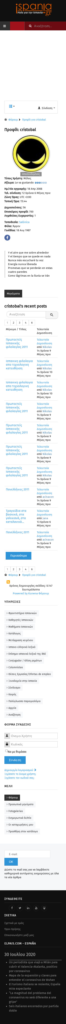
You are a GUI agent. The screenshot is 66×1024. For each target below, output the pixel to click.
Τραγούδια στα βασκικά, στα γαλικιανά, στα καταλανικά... (16, 516)
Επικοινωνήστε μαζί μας (19, 935)
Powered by (20, 593)
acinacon (48, 496)
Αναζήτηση (14, 714)
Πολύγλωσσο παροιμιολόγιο (24, 701)
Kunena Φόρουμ (38, 593)
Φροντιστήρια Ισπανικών (22, 613)
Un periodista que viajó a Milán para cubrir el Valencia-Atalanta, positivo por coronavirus (33, 967)
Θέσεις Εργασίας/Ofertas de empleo (29, 674)
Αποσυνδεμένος (31, 174)
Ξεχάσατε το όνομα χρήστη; (20, 774)
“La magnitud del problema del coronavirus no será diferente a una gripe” (32, 997)
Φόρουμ (13, 797)
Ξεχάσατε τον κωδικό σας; (19, 777)
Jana (45, 518)
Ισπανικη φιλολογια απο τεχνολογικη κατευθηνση (19, 364)
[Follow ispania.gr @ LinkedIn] (28, 908)
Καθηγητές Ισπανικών (20, 620)
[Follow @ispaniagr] (20, 908)
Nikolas (47, 347)
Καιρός (12, 694)
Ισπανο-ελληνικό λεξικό (21, 647)
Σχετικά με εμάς (14, 923)
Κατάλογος (14, 633)
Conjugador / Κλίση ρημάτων (25, 660)
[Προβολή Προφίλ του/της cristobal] (31, 152)
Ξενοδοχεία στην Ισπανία (22, 680)
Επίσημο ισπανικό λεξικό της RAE (27, 653)
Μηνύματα (13, 293)
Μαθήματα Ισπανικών (20, 626)
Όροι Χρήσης (12, 929)
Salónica (24, 222)
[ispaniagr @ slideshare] (44, 908)
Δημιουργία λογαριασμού (19, 770)
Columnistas (15, 667)
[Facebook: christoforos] (7, 236)
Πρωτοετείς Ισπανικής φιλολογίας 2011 (17, 343)
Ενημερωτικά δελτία (19, 817)
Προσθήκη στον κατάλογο (23, 831)
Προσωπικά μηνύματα (20, 804)
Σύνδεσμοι (14, 687)
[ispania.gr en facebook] (12, 908)
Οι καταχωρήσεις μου (20, 824)
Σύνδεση (15, 760)
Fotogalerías (15, 811)
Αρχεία (12, 708)
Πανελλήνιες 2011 (17, 489)
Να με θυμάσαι (17, 751)
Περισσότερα (18, 555)
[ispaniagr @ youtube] (36, 908)
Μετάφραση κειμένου (20, 640)
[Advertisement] (33, 68)
